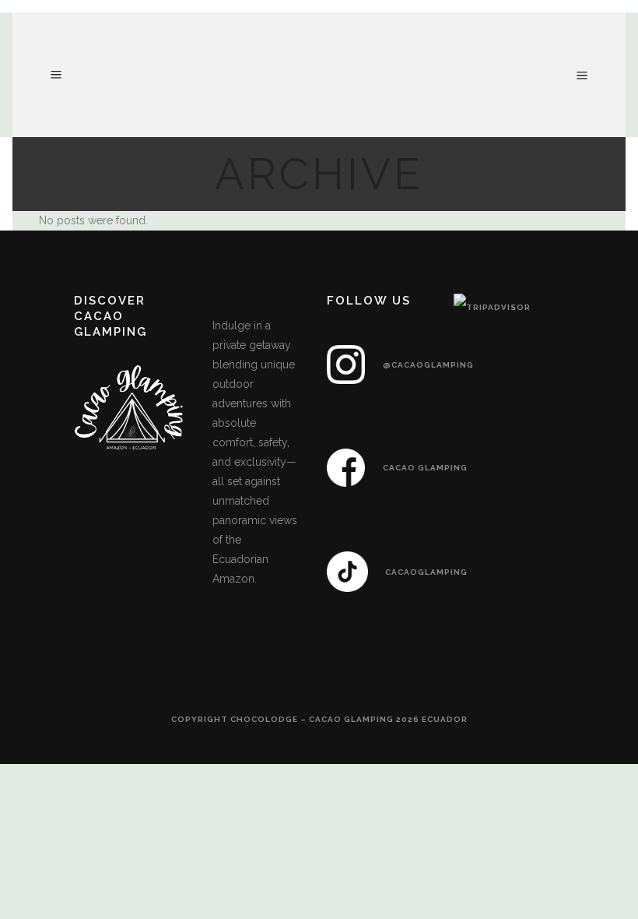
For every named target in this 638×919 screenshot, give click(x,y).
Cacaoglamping (426, 572)
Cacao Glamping (425, 467)
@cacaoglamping (428, 365)
